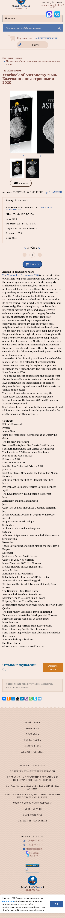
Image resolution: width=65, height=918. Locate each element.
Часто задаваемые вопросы (32, 803)
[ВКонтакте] (4, 698)
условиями (8, 900)
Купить (34, 264)
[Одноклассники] (9, 698)
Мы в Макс (34, 852)
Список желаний (47, 37)
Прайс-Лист (32, 722)
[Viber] (26, 698)
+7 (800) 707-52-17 (34, 844)
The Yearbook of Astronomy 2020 (20, 275)
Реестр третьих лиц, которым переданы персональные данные (32, 796)
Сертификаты (32, 814)
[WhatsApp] (31, 698)
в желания (36, 192)
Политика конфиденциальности (32, 771)
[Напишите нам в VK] (57, 14)
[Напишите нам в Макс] (49, 14)
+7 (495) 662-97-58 (52, 2)
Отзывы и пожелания (32, 820)
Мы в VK (34, 855)
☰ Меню (10, 18)
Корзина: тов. (25, 38)
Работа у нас (32, 745)
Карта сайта (32, 740)
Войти (35, 44)
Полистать (22, 183)
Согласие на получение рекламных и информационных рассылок (32, 778)
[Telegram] (39, 698)
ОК (56, 904)
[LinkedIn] (22, 698)
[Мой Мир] (13, 698)
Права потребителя (32, 765)
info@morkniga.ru (34, 848)
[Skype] (35, 698)
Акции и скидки (32, 751)
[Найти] (59, 28)
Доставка (32, 734)
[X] (17, 698)
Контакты (32, 728)
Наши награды (32, 809)
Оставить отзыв (53, 667)
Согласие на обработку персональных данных (32, 787)
